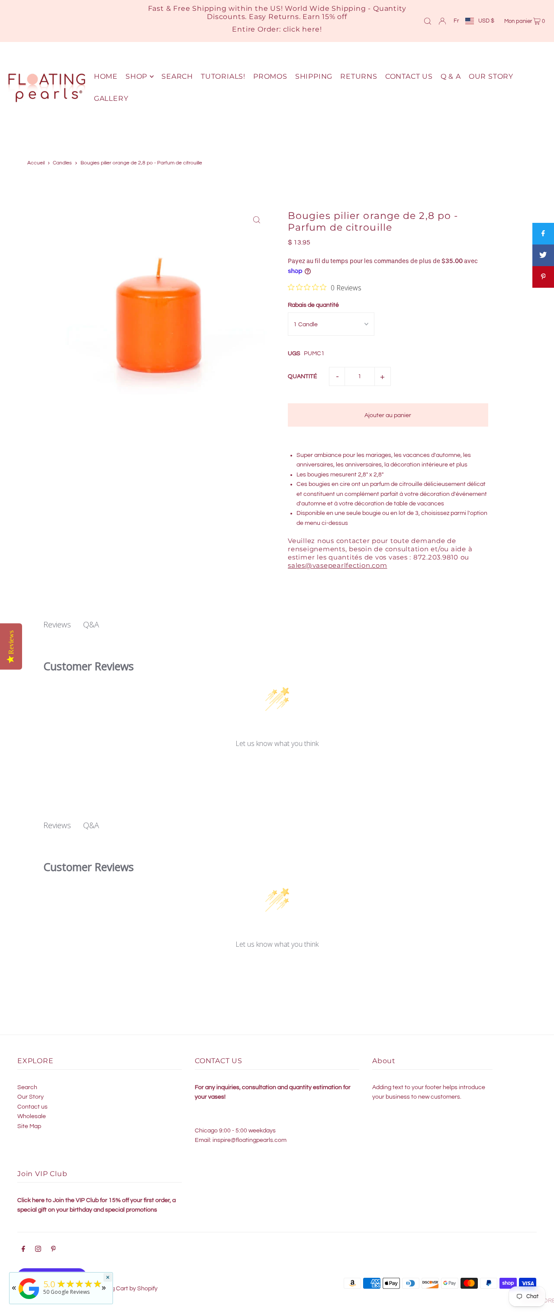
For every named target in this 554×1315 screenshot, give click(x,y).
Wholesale (31, 1116)
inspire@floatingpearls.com (250, 1140)
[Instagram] (38, 1250)
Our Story (30, 1097)
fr (456, 21)
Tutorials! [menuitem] (223, 76)
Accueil (36, 163)
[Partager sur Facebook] (543, 233)
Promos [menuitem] (270, 76)
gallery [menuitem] (111, 98)
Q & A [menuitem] (451, 76)
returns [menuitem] (358, 76)
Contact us (32, 1107)
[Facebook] (23, 1250)
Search (27, 1087)
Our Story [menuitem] (491, 76)
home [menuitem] (106, 76)
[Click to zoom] (256, 219)
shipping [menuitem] (313, 76)
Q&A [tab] (91, 624)
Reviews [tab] (57, 624)
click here (301, 29)
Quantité (302, 376)
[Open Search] (427, 21)
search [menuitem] (177, 76)
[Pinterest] (53, 1250)
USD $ (486, 21)
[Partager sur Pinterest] (543, 277)
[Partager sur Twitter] (543, 255)
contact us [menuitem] (409, 76)
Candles (62, 163)
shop (136, 76)
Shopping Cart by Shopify (123, 1289)
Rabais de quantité (313, 305)
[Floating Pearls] (29, 1299)
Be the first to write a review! (277, 766)
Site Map (29, 1126)
